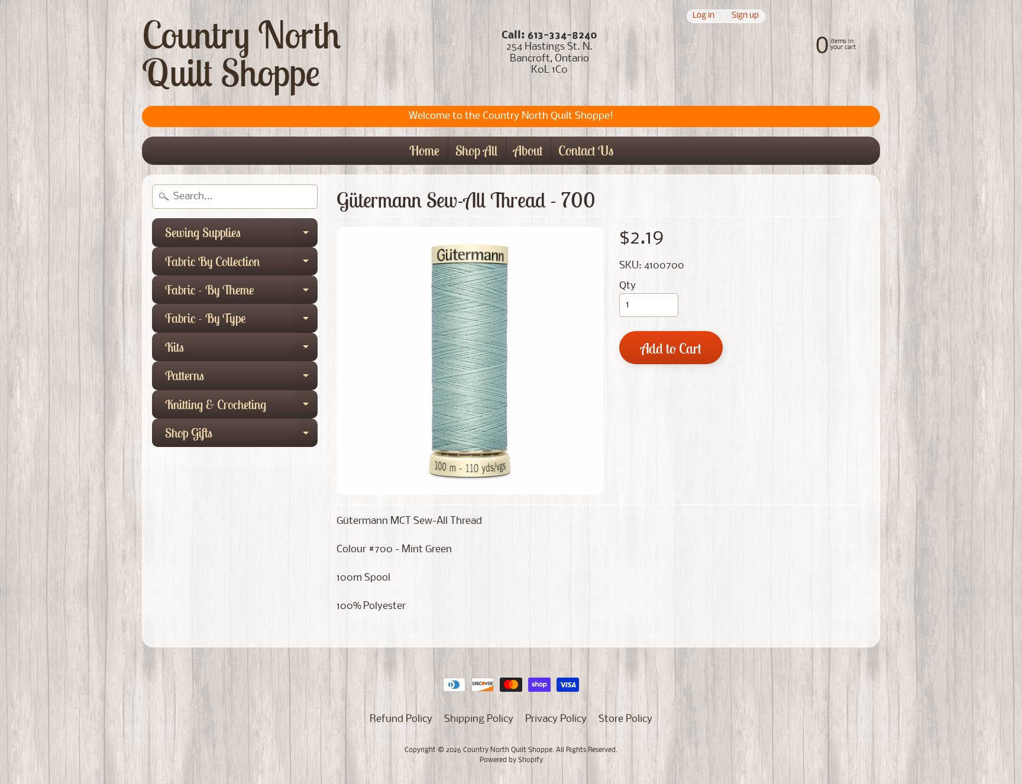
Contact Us (585, 150)
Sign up (745, 16)
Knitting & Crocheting (241, 407)
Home (424, 150)
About (527, 150)
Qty (627, 285)
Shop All (476, 150)
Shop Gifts (241, 436)
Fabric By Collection (241, 264)
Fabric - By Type (241, 321)
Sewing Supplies (241, 235)
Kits (241, 350)
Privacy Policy (556, 719)
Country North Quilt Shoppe (241, 53)
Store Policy (625, 719)
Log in (703, 16)
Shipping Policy (478, 719)
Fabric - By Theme (241, 292)
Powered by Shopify (511, 760)
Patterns (241, 378)
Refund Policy (401, 719)
